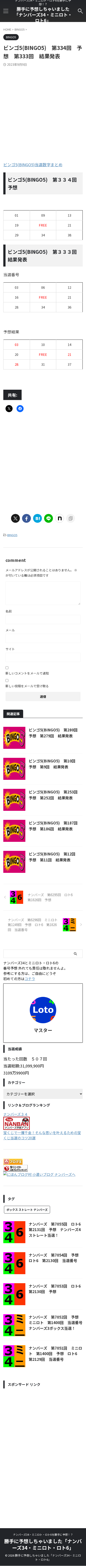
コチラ (29, 978)
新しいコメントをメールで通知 (27, 673)
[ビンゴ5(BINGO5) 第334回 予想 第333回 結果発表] (37, 518)
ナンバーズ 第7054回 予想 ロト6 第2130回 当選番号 (55, 1257)
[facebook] (26, 518)
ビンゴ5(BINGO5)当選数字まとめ (32, 164)
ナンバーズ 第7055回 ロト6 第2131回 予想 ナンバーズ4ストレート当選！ (56, 1229)
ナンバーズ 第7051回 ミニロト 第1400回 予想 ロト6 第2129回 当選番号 (55, 1353)
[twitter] (15, 518)
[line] (48, 518)
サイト (10, 649)
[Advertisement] (43, 111)
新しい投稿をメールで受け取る (27, 686)
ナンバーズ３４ (15, 1114)
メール (10, 630)
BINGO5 (12, 535)
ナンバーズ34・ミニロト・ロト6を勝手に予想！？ (43, 1534)
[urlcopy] (70, 518)
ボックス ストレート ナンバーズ (27, 1210)
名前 (9, 611)
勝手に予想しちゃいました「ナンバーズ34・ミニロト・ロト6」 (43, 15)
